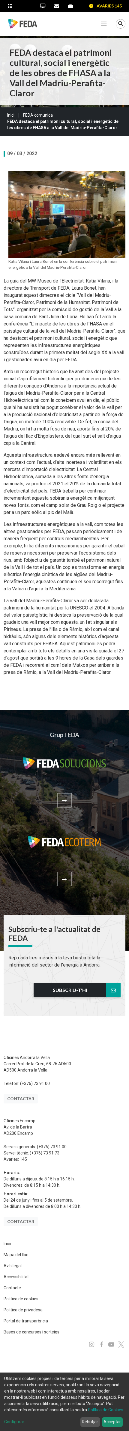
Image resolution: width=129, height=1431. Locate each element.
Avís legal (13, 1265)
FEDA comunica (38, 115)
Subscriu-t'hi (70, 990)
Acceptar (112, 1421)
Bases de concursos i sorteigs (31, 1332)
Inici (10, 115)
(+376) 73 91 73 (44, 1153)
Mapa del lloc (16, 1254)
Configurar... (15, 1421)
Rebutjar (90, 1421)
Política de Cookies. (106, 1409)
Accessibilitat (16, 1276)
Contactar (20, 1098)
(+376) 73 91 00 (35, 1083)
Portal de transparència (26, 1321)
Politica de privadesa (23, 1309)
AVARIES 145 (109, 5)
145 (23, 1159)
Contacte (12, 1287)
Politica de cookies (21, 1298)
